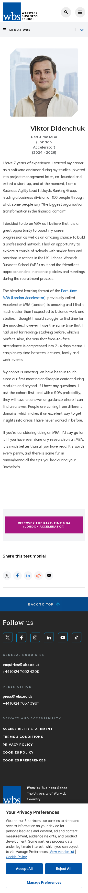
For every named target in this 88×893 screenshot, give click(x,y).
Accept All (24, 868)
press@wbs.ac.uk (17, 696)
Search (66, 12)
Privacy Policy (18, 744)
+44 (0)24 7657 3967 (21, 702)
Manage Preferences (44, 882)
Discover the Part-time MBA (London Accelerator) (44, 524)
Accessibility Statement (28, 729)
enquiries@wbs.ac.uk (21, 664)
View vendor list (62, 851)
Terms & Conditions (23, 737)
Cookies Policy (18, 752)
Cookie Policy (16, 857)
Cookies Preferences (24, 760)
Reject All (63, 868)
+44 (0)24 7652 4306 (21, 671)
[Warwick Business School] (20, 11)
